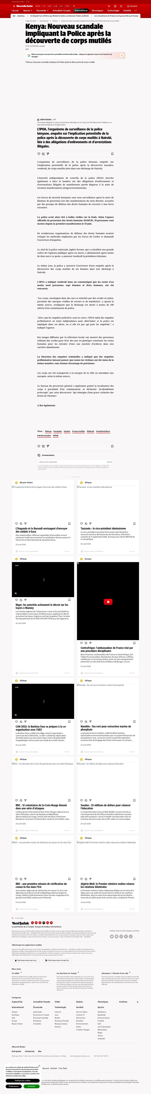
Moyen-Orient (17, 1024)
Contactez (29, 1051)
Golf (99, 1024)
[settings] (121, 6)
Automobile (37, 1012)
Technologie (60, 1007)
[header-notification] (115, 6)
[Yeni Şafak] (21, 923)
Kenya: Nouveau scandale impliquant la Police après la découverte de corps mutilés (90, 21)
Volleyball (101, 1039)
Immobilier (37, 1024)
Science (58, 1027)
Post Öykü (63, 1068)
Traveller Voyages (83, 1030)
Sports (101, 1007)
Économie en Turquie (41, 1015)
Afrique (55, 21)
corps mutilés (79, 431)
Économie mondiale (40, 1018)
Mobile (57, 1018)
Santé (78, 1027)
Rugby (100, 1033)
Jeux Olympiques (104, 1027)
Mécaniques (102, 1030)
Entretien (79, 1021)
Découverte (80, 1018)
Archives (123, 1002)
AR (40, 923)
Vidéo (57, 1002)
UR (51, 923)
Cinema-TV (80, 1015)
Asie (13, 1018)
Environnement (82, 1024)
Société (79, 1007)
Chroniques (103, 1002)
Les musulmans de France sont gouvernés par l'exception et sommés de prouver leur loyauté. (109, 16)
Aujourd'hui (17, 1002)
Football (101, 1021)
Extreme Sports (104, 1018)
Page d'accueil (31, 21)
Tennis (100, 1036)
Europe (14, 1021)
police (67, 431)
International (44, 21)
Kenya (48, 431)
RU (47, 923)
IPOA (56, 436)
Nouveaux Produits (62, 1021)
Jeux (56, 1015)
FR (44, 923)
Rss (39, 1051)
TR (32, 923)
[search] (109, 6)
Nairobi (91, 431)
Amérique (15, 1015)
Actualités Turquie (41, 1002)
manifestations (103, 431)
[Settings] (135, 10)
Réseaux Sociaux (61, 1024)
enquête (58, 431)
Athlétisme (102, 1012)
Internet (58, 1012)
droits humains (45, 436)
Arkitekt (53, 1068)
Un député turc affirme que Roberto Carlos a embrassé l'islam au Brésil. (35, 16)
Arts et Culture (81, 1012)
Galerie (79, 1002)
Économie (37, 1007)
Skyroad (45, 1068)
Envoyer (109, 462)
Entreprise (37, 1021)
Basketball (102, 1015)
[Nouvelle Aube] (25, 6)
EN (36, 923)
